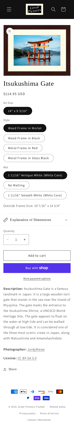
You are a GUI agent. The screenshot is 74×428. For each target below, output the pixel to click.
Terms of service (49, 413)
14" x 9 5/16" (17, 111)
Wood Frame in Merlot (25, 128)
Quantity (9, 231)
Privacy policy (27, 413)
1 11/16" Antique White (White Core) (35, 175)
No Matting (16, 185)
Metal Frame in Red (23, 148)
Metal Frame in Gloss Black (28, 158)
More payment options (37, 278)
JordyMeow (36, 349)
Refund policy (58, 406)
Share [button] (13, 369)
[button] (9, 9)
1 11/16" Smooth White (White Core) (35, 195)
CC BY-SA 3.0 (27, 358)
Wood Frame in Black (24, 138)
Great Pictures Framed (31, 406)
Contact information (39, 419)
